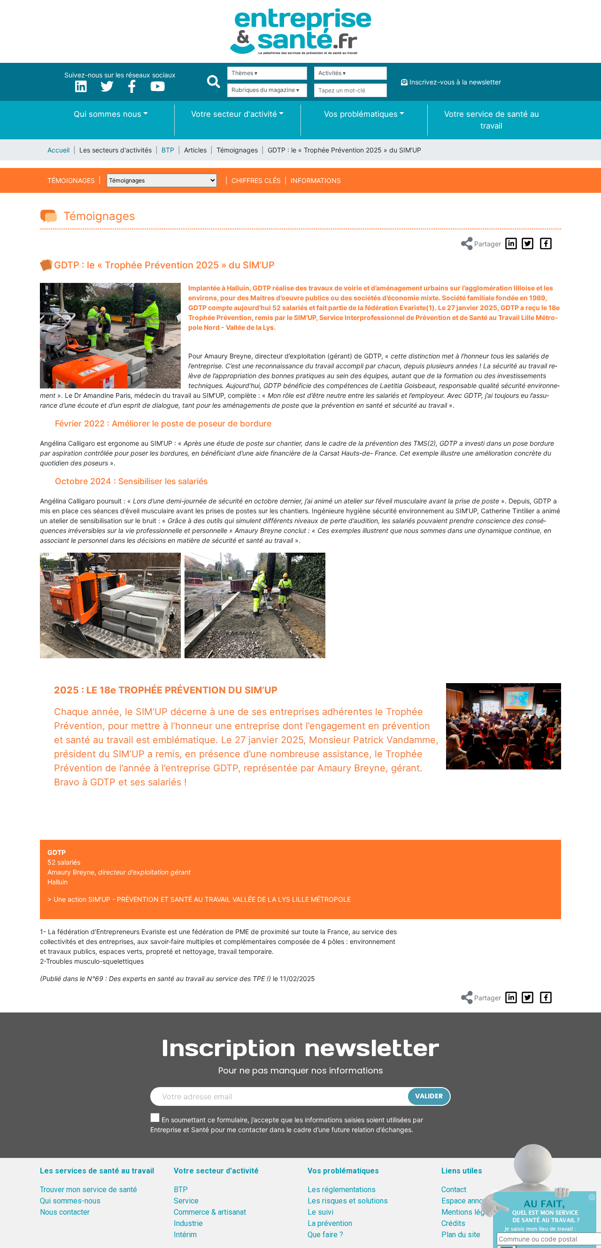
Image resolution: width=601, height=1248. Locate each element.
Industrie (188, 1223)
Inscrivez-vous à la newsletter (454, 82)
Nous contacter (65, 1212)
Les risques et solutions (348, 1200)
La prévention (330, 1223)
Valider (429, 1096)
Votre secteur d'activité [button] (234, 114)
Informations (316, 180)
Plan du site (460, 1234)
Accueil (58, 150)
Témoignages (71, 180)
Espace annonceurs (473, 1200)
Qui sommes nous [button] (107, 114)
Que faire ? (325, 1234)
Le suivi (320, 1212)
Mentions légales (470, 1212)
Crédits (453, 1223)
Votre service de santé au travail (491, 119)
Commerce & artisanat (210, 1212)
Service (186, 1200)
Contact (453, 1189)
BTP (168, 150)
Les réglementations (342, 1189)
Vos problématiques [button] (361, 114)
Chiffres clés (256, 180)
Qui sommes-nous (70, 1200)
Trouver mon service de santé (88, 1189)
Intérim (185, 1234)
